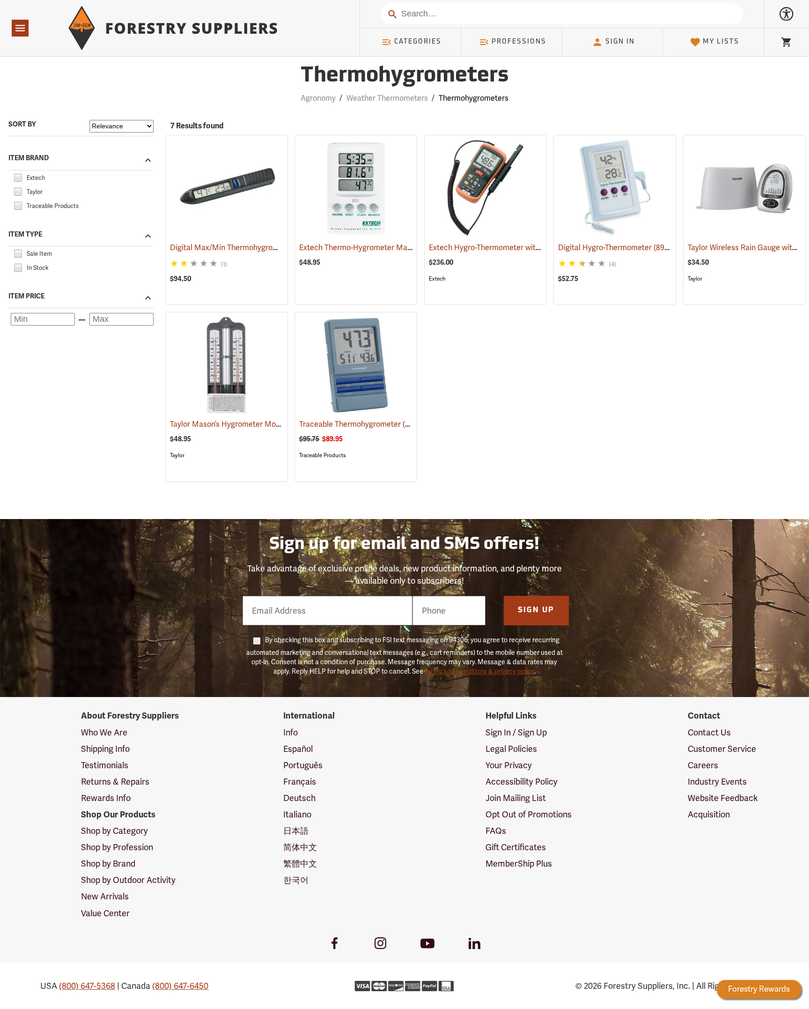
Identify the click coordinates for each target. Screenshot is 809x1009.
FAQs (495, 830)
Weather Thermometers (387, 98)
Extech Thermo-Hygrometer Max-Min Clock (386, 247)
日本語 (296, 830)
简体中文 (300, 847)
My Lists (721, 41)
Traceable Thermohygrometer (363, 424)
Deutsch (299, 798)
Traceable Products (322, 455)
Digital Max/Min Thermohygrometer (244, 247)
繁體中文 (300, 863)
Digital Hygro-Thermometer (618, 247)
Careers (703, 765)
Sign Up (536, 610)
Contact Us (709, 732)
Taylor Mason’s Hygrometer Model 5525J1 (254, 424)
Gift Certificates (515, 847)
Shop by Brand (108, 863)
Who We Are (104, 732)
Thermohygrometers (404, 76)
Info (290, 732)
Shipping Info (105, 748)
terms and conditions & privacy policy (479, 671)
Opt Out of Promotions (528, 814)
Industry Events (717, 781)
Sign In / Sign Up (516, 732)
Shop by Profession (117, 847)
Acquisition (709, 814)
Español (298, 748)
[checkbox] (18, 176)
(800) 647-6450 (180, 985)
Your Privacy (508, 765)
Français (299, 781)
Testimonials (104, 765)
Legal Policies (511, 748)
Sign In (620, 41)
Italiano (297, 814)
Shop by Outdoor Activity (128, 880)
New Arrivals (105, 896)
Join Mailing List (515, 798)
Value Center (105, 913)
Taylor (695, 278)
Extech (437, 278)
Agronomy (318, 98)
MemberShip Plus (518, 863)
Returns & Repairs (115, 781)
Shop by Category (114, 830)
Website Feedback (723, 798)
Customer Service (722, 748)
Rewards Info (106, 798)
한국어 (296, 880)
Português (303, 765)
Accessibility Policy (521, 781)
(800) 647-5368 (87, 985)
